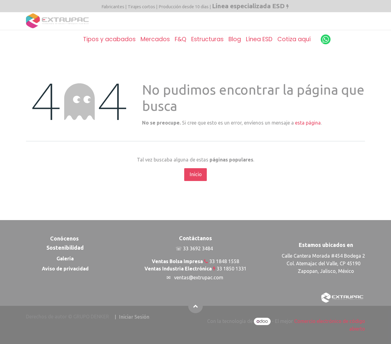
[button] (195, 306)
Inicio (195, 174)
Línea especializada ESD (248, 5)
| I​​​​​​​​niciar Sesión (131, 317)
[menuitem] (109, 39)
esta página (308, 122)
